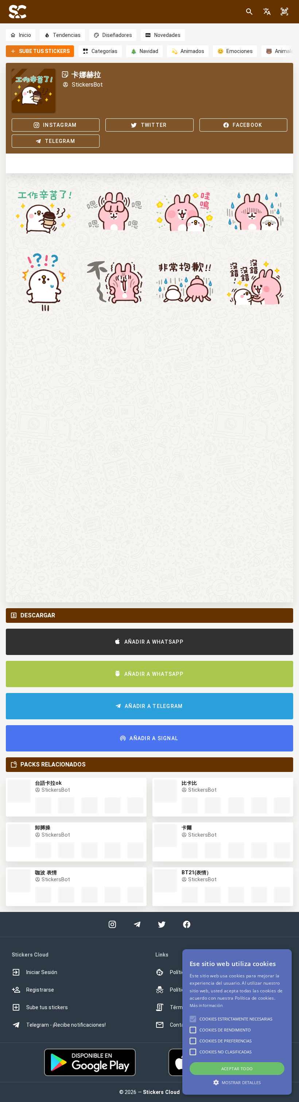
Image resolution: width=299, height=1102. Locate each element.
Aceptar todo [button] (237, 1068)
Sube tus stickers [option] (47, 1007)
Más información (206, 1005)
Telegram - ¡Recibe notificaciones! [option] (66, 1025)
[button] (267, 11)
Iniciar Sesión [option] (41, 972)
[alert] (237, 1022)
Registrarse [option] (40, 990)
